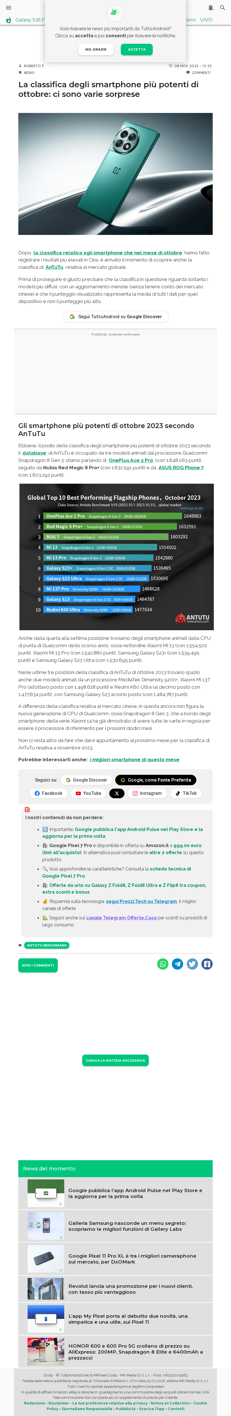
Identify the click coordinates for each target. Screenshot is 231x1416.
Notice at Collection (170, 1403)
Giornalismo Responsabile (87, 1409)
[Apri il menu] (8, 7)
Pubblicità (126, 1409)
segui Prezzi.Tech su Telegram (141, 901)
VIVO (206, 20)
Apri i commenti (38, 965)
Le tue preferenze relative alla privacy (109, 1403)
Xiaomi (187, 20)
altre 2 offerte (165, 852)
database (34, 453)
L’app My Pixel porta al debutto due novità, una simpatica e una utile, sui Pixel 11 (128, 1319)
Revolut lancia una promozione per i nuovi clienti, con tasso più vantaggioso (130, 1289)
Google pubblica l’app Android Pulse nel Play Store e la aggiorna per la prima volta (135, 1193)
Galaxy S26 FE (31, 20)
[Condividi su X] (192, 964)
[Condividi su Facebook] (207, 964)
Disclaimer (58, 1403)
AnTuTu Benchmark (47, 945)
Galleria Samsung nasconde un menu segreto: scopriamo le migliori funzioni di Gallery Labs (127, 1226)
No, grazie (95, 49)
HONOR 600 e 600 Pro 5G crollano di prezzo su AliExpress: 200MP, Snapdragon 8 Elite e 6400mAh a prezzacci (135, 1352)
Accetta (137, 49)
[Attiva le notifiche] (210, 8)
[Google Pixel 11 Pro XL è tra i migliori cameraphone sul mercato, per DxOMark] (46, 1258)
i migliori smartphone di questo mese (134, 759)
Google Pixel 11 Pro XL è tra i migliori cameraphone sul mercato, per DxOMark (132, 1259)
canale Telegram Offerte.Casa (121, 917)
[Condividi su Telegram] (177, 964)
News (29, 72)
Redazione (34, 1403)
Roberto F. (34, 66)
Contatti (176, 1409)
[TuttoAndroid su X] (117, 793)
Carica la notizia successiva (115, 1060)
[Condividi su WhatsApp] (162, 964)
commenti (201, 72)
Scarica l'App (152, 1409)
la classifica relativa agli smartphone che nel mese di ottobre (108, 253)
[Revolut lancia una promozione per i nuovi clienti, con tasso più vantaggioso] (46, 1288)
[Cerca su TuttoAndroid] (222, 7)
